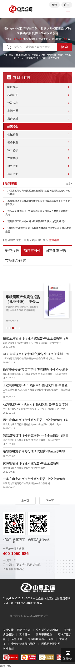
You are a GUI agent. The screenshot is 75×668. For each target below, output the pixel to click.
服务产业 (12, 166)
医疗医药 (12, 87)
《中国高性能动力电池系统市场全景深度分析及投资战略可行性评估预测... (37, 192)
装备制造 (12, 142)
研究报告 (12, 251)
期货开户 (24, 634)
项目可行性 (39, 240)
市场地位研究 (23, 54)
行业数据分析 (38, 54)
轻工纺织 (12, 150)
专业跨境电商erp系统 (40, 639)
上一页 (25, 500)
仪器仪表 (12, 102)
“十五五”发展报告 (27, 58)
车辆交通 (12, 110)
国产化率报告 (56, 251)
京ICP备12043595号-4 (28, 603)
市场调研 (51, 54)
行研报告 (41, 58)
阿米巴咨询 (24, 629)
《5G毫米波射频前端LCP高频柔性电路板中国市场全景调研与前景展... (38, 230)
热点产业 (12, 173)
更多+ (69, 183)
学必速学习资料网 (47, 629)
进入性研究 (53, 58)
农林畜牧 (12, 158)
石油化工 (12, 94)
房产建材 (12, 118)
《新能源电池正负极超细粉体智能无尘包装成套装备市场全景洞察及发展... (37, 203)
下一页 (50, 500)
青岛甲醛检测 (44, 634)
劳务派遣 (16, 639)
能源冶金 (12, 126)
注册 (66, 4)
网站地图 (8, 648)
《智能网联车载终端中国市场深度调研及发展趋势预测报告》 (36, 221)
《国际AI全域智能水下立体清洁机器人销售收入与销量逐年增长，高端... (38, 213)
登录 (54, 4)
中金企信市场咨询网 (23, 643)
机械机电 (12, 134)
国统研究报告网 (50, 643)
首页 (26, 240)
